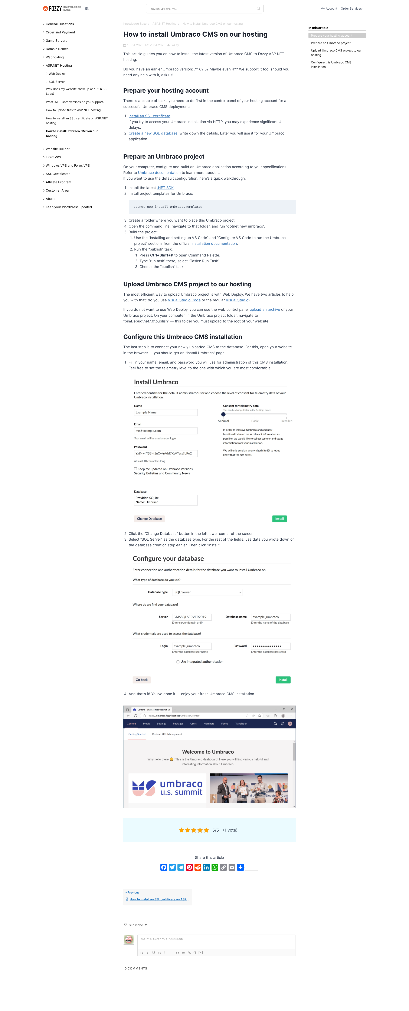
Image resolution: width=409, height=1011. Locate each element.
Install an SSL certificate (149, 116)
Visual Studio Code (184, 300)
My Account (329, 8)
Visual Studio (237, 300)
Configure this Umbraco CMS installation (331, 64)
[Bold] (142, 952)
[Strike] (160, 952)
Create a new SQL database (153, 133)
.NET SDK (165, 188)
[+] (201, 952)
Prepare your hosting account (331, 35)
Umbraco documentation (159, 172)
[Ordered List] (165, 952)
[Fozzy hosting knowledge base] (62, 8)
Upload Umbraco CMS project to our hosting (336, 53)
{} (194, 952)
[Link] (189, 952)
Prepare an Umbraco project (331, 43)
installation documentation (214, 243)
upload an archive (265, 309)
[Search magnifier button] (259, 8)
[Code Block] (183, 952)
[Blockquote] (177, 952)
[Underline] (154, 952)
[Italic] (148, 952)
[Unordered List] (171, 952)
